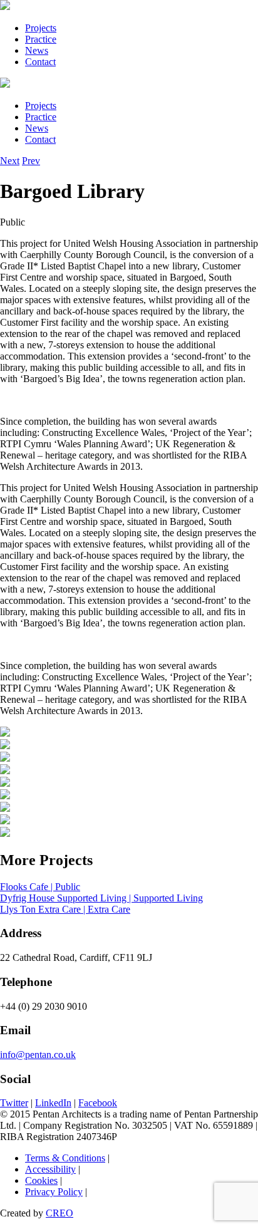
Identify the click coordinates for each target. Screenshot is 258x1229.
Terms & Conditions (65, 1158)
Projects (40, 28)
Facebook (97, 1102)
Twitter (14, 1102)
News (36, 50)
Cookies (41, 1180)
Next (9, 160)
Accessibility (50, 1169)
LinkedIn (53, 1102)
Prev (31, 160)
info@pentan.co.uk (38, 1054)
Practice (40, 39)
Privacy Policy (54, 1191)
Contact (40, 61)
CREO (59, 1213)
